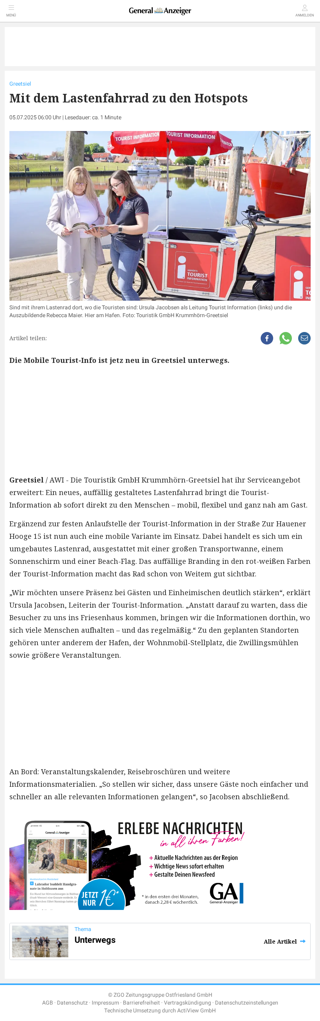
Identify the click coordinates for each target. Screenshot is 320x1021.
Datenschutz (72, 1003)
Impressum (105, 1003)
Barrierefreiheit (141, 1003)
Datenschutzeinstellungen (246, 1003)
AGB (47, 1003)
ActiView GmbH (196, 1011)
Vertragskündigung (187, 1003)
